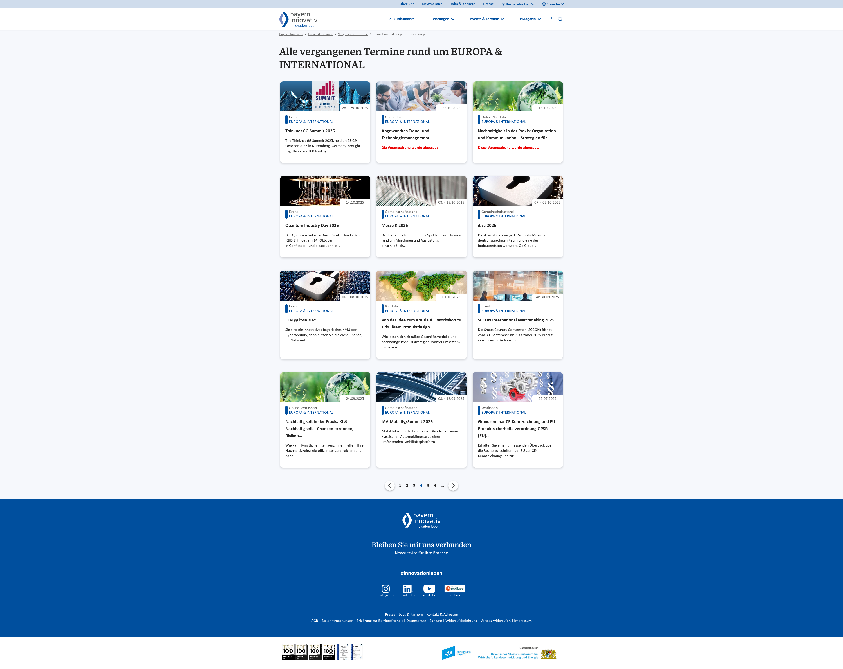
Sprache (553, 4)
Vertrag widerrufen (496, 621)
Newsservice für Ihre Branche (421, 553)
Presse (488, 4)
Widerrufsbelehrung (461, 621)
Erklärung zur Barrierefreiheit (380, 621)
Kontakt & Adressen (442, 615)
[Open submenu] (452, 19)
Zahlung (436, 621)
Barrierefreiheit (518, 4)
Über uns (406, 4)
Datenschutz (416, 621)
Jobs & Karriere (462, 4)
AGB (315, 621)
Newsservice (432, 4)
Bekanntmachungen (338, 621)
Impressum (523, 621)
